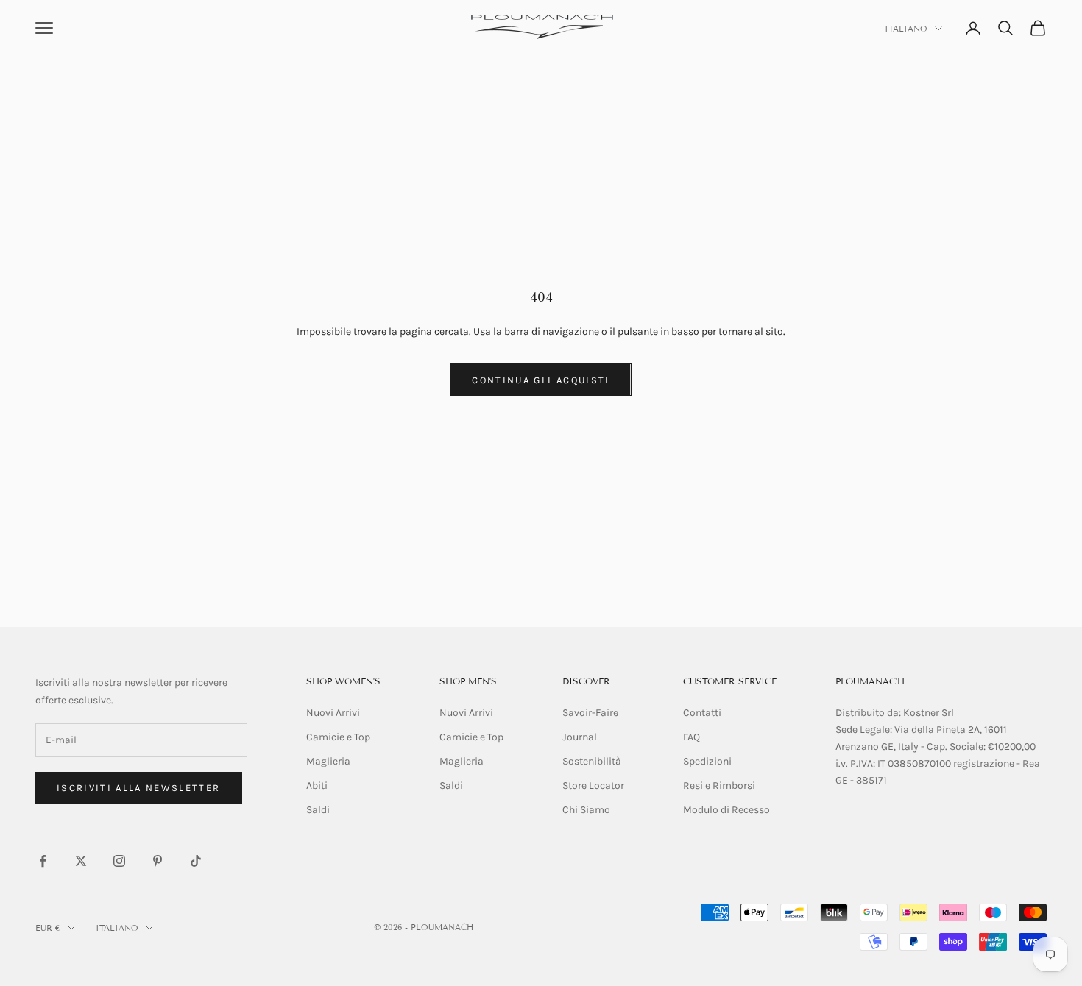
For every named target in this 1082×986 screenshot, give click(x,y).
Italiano (906, 29)
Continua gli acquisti (540, 380)
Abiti (317, 785)
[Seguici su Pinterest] (157, 861)
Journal (579, 737)
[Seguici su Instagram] (119, 861)
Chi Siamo (586, 810)
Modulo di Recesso (726, 810)
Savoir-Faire (590, 712)
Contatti (702, 712)
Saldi (318, 810)
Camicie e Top (338, 737)
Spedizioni (707, 761)
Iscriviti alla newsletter (139, 787)
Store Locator (593, 785)
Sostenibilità (591, 761)
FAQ (691, 737)
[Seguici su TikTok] (195, 861)
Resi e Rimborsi (719, 785)
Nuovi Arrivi (333, 712)
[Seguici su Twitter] (81, 861)
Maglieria (328, 761)
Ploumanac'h (870, 681)
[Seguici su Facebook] (42, 861)
